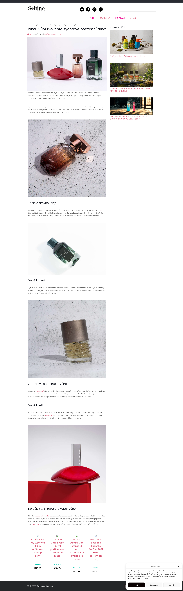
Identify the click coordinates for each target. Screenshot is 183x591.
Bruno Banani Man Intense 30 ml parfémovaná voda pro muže (76, 549)
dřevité (99, 210)
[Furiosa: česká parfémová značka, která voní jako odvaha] (131, 86)
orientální (40, 391)
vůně (59, 34)
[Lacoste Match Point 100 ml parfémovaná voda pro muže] (57, 536)
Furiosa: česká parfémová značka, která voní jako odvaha (130, 89)
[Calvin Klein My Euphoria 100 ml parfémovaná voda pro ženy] (38, 536)
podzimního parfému (43, 516)
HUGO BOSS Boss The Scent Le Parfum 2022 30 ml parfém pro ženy (96, 549)
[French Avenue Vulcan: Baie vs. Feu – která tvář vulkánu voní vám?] (131, 114)
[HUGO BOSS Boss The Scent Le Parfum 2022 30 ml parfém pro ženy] (96, 536)
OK (136, 585)
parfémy (47, 34)
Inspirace (37, 25)
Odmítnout (154, 585)
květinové (48, 415)
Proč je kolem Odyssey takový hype (127, 56)
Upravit (171, 585)
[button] (179, 566)
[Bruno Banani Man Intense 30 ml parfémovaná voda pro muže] (77, 536)
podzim (54, 34)
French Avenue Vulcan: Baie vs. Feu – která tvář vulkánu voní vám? (128, 117)
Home (29, 25)
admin (29, 34)
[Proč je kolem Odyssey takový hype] (131, 54)
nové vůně (36, 524)
